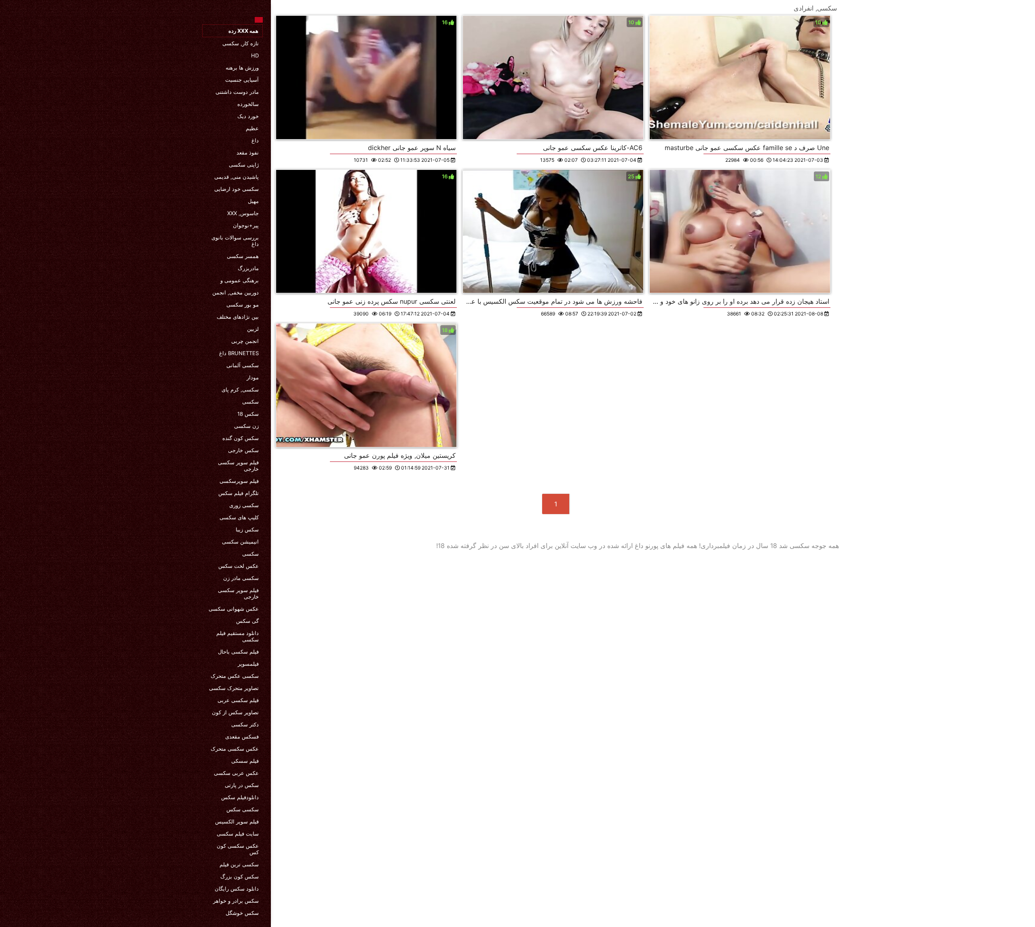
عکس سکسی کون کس (238, 848)
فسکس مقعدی (242, 736)
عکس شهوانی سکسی (234, 608)
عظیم (252, 128)
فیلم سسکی (245, 761)
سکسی (250, 401)
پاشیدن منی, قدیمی (236, 177)
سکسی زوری (244, 505)
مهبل (253, 201)
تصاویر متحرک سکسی (234, 688)
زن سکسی (246, 426)
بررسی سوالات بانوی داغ (235, 240)
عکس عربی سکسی (236, 773)
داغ (255, 140)
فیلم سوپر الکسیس (237, 821)
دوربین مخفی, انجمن (235, 292)
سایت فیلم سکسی (238, 833)
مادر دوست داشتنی (237, 92)
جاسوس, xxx (243, 213)
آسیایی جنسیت (242, 79)
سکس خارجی (243, 450)
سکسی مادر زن (241, 578)
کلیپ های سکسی (239, 517)
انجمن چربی (245, 341)
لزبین (253, 329)
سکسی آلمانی (242, 365)
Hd (255, 55)
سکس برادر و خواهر (236, 900)
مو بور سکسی (242, 304)
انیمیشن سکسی (240, 541)
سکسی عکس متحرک (235, 676)
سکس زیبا (247, 529)
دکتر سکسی (245, 724)
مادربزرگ (248, 268)
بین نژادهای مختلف (238, 316)
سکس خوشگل (242, 913)
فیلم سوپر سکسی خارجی (238, 465)
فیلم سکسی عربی (238, 700)
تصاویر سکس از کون (235, 712)
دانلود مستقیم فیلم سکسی (237, 636)
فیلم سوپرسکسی (239, 481)
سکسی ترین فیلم (239, 864)
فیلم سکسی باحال (238, 651)
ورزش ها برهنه (242, 67)
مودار (253, 377)
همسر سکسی (243, 256)
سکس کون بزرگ (239, 876)
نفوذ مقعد (248, 152)
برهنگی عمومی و (239, 280)
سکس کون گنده (240, 438)
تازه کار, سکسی (240, 43)
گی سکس (247, 621)
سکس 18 (248, 414)
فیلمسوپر (248, 663)
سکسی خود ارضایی (236, 189)
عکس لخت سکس (238, 566)
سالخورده (248, 104)
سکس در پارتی (242, 785)
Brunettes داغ (239, 353)
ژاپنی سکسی (244, 164)
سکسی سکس (242, 809)
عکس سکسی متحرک (235, 748)
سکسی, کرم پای (240, 389)
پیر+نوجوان (246, 225)
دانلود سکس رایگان (237, 888)
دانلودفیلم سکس (240, 797)
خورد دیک (248, 116)
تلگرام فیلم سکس (238, 493)
